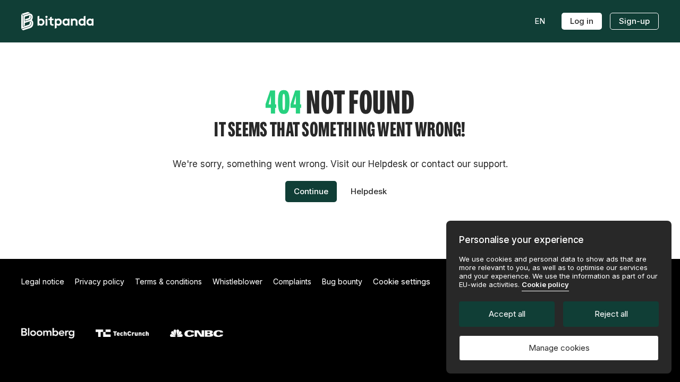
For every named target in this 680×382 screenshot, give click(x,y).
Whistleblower (237, 281)
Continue (311, 191)
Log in (581, 21)
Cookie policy (545, 284)
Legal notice (42, 281)
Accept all (507, 314)
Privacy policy (99, 281)
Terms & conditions (168, 281)
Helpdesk (369, 191)
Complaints (292, 281)
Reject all (611, 314)
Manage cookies (559, 348)
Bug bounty (342, 281)
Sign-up (634, 21)
